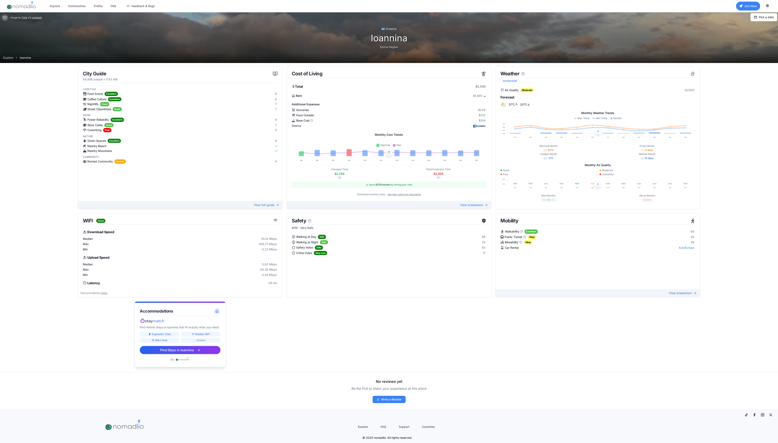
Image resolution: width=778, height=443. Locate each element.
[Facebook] (754, 415)
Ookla (104, 293)
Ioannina (25, 57)
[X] (771, 415)
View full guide (264, 205)
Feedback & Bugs (143, 6)
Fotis (24, 17)
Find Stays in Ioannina (177, 350)
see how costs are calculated (404, 194)
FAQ (383, 426)
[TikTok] (746, 415)
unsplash (37, 17)
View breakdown (471, 205)
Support (404, 426)
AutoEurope (686, 247)
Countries (428, 426)
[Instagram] (763, 415)
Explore (8, 57)
